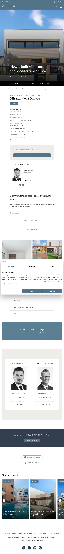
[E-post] (23, 185)
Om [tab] (53, 266)
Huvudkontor (28, 534)
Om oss (14, 534)
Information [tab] (32, 266)
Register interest (32, 229)
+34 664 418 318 (45, 405)
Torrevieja (27, 180)
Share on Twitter (33, 463)
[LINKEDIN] (29, 547)
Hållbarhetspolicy (13, 537)
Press (20, 534)
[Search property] (57, 7)
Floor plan (32, 83)
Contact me (28, 177)
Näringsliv (53, 537)
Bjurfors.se (6, 2)
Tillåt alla (52, 291)
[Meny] (61, 6)
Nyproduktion (25, 540)
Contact (17, 83)
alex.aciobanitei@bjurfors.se (18, 401)
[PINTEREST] (40, 547)
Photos (24, 83)
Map (48, 83)
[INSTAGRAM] (34, 547)
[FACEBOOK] (23, 547)
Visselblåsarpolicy (40, 534)
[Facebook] (19, 185)
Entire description (30, 220)
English (59, 2)
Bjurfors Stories (37, 540)
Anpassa (30, 291)
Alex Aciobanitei (18, 393)
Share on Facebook (33, 457)
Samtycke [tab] (11, 266)
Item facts (41, 83)
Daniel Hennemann (45, 393)
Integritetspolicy (53, 534)
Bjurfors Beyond (33, 537)
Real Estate (44, 537)
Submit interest (32, 155)
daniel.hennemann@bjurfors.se (45, 401)
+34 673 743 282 (18, 405)
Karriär (7, 534)
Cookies (23, 537)
